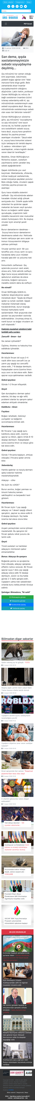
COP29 (10, 1098)
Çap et (6, 51)
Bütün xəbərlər (8, 2)
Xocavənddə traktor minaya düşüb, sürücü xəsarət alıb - (15, 871)
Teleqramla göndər (18, 601)
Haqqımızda (20, 2)
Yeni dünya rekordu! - (14, 824)
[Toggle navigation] (6, 24)
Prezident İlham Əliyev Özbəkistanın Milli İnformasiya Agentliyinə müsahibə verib (16, 896)
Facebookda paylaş (18, 605)
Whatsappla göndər (18, 597)
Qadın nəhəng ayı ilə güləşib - (15, 662)
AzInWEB (11, 1090)
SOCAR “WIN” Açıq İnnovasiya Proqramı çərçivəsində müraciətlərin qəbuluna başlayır (16, 921)
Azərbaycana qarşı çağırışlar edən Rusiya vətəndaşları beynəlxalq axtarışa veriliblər (17, 1062)
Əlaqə (29, 2)
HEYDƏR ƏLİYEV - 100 (21, 1098)
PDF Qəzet (28, 24)
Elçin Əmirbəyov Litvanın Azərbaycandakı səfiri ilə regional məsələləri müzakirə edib (15, 982)
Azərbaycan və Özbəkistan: (17, 847)
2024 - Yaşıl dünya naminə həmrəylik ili (17, 1096)
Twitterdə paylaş (18, 608)
